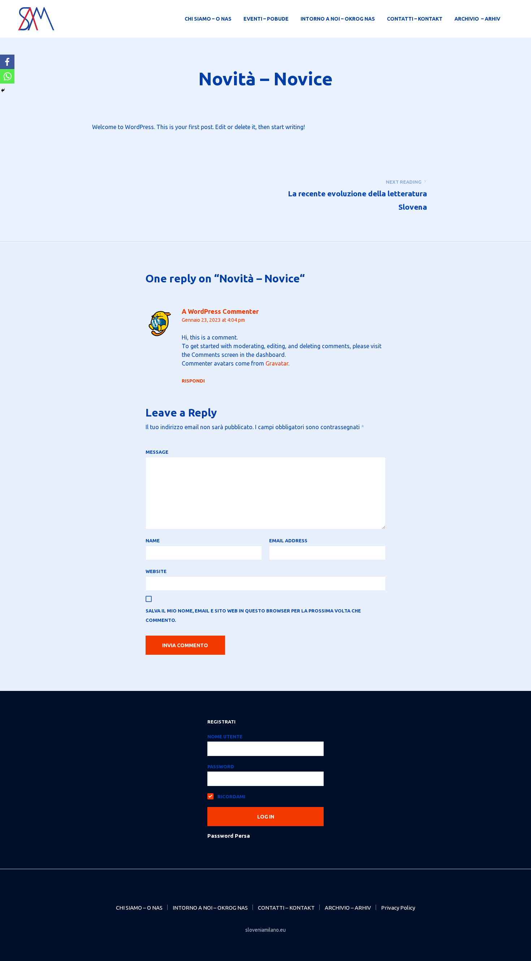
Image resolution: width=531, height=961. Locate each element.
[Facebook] (7, 62)
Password (220, 766)
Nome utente (224, 736)
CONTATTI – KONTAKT (414, 19)
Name (153, 540)
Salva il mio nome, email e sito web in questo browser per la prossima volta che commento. (253, 615)
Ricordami (230, 796)
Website (156, 571)
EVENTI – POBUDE (266, 19)
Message (157, 451)
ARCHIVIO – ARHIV (477, 19)
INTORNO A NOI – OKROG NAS (338, 19)
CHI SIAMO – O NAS (208, 19)
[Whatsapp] (7, 76)
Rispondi (193, 380)
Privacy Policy (398, 908)
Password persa (228, 836)
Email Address (288, 540)
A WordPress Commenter (220, 311)
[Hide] (3, 90)
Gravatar (277, 363)
